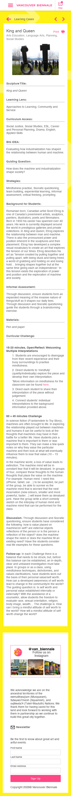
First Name (16, 748)
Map (60, 8)
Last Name (16, 757)
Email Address (18, 766)
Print (56, 31)
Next (63, 19)
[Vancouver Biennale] (35, 5)
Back (8, 19)
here (46, 384)
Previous (55, 19)
